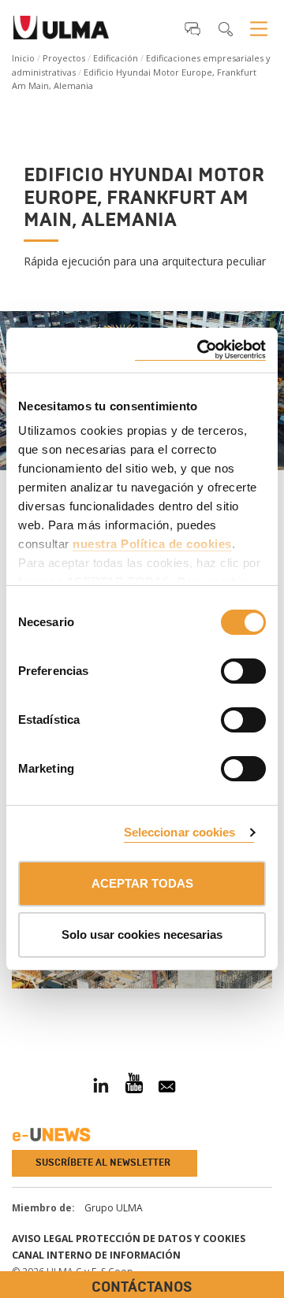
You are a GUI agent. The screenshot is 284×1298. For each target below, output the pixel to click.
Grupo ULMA (113, 1208)
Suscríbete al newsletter (103, 1162)
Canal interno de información (96, 1255)
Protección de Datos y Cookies (160, 1238)
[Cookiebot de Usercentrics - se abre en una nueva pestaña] (200, 350)
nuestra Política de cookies (152, 544)
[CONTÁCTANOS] (12, 1006)
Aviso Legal (42, 1238)
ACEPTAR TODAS (142, 883)
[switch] (224, 668)
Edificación (115, 58)
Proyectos (64, 58)
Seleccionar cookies (180, 832)
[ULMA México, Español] (61, 32)
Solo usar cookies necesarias (142, 934)
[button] (192, 28)
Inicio (23, 58)
